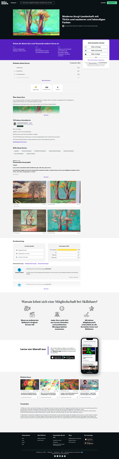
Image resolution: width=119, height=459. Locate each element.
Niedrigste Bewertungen (31, 263)
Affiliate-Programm (42, 438)
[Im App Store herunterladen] (56, 357)
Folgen (30, 122)
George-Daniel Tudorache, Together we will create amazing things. (81, 26)
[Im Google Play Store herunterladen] (69, 357)
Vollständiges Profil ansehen (20, 142)
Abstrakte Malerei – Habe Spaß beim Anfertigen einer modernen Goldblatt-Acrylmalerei (88, 395)
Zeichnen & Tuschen (31, 153)
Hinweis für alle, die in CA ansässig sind (60, 453)
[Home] (5, 3)
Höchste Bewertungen (18, 263)
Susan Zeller (15, 204)
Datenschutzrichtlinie (93, 63)
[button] (17, 2)
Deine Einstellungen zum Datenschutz (73, 452)
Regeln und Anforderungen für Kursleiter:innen (59, 445)
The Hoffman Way (51, 233)
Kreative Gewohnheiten (69, 150)
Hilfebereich (55, 442)
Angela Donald (19, 288)
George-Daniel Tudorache (24, 122)
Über (23, 438)
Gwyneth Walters (51, 204)
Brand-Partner (41, 440)
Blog (23, 444)
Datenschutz (56, 452)
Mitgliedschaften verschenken (75, 438)
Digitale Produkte (72, 440)
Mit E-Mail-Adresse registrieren (96, 60)
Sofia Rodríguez (16, 233)
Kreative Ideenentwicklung (54, 150)
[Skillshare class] (29, 384)
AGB (62, 452)
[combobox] (37, 2)
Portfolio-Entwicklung (26, 150)
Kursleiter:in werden (57, 440)
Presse (23, 442)
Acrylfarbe (16, 150)
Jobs (23, 440)
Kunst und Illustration (18, 153)
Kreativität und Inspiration (40, 150)
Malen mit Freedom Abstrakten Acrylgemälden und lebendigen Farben (48, 395)
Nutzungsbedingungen (103, 62)
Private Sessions (72, 442)
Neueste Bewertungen (43, 263)
